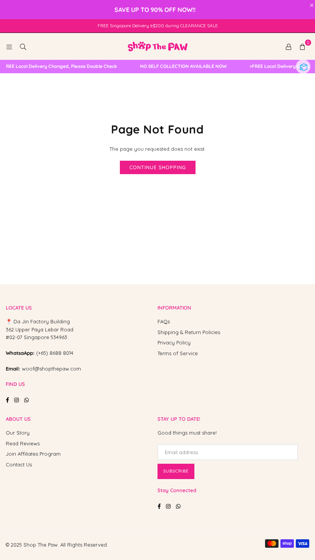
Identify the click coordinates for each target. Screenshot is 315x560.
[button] (302, 46)
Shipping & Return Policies (189, 332)
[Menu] (9, 46)
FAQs (164, 321)
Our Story (18, 433)
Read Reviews (23, 443)
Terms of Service (178, 353)
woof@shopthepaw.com (51, 369)
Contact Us (19, 464)
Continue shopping (157, 167)
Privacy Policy (174, 342)
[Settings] (288, 46)
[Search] (23, 46)
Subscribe (176, 471)
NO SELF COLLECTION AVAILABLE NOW (180, 66)
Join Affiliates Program (33, 454)
